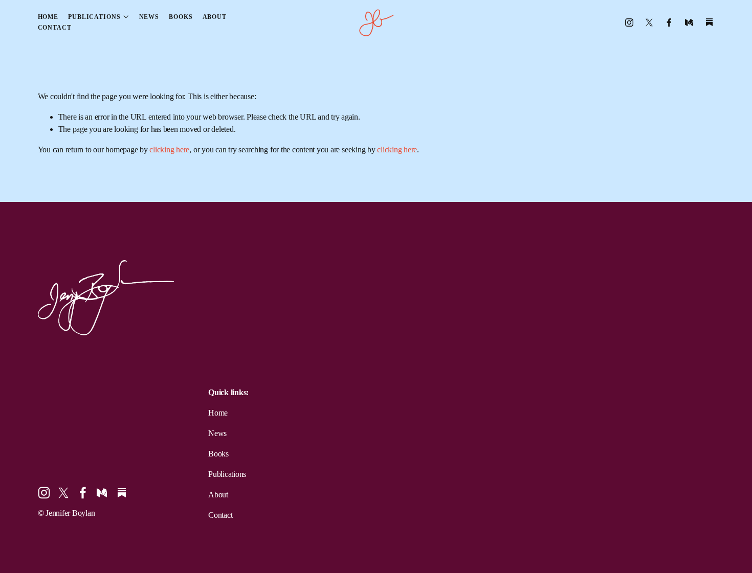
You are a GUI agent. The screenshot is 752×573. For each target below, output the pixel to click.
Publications (227, 474)
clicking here (169, 149)
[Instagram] (629, 22)
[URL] (709, 22)
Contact (55, 27)
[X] (649, 22)
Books (180, 16)
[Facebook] (669, 22)
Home (48, 16)
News (149, 16)
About (215, 16)
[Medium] (689, 22)
